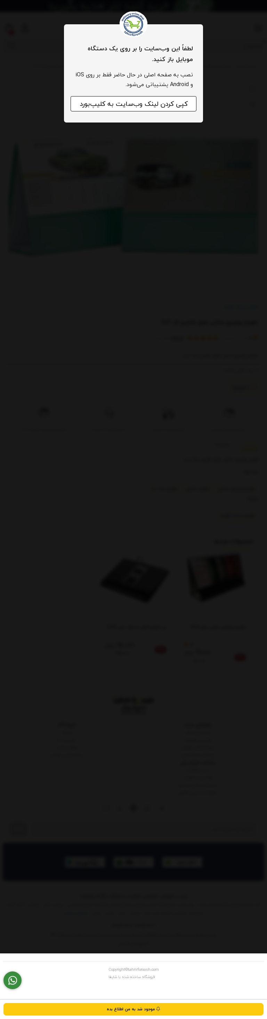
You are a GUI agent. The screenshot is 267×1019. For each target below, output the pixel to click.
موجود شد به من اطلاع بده (131, 1009)
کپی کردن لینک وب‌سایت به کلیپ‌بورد (134, 103)
